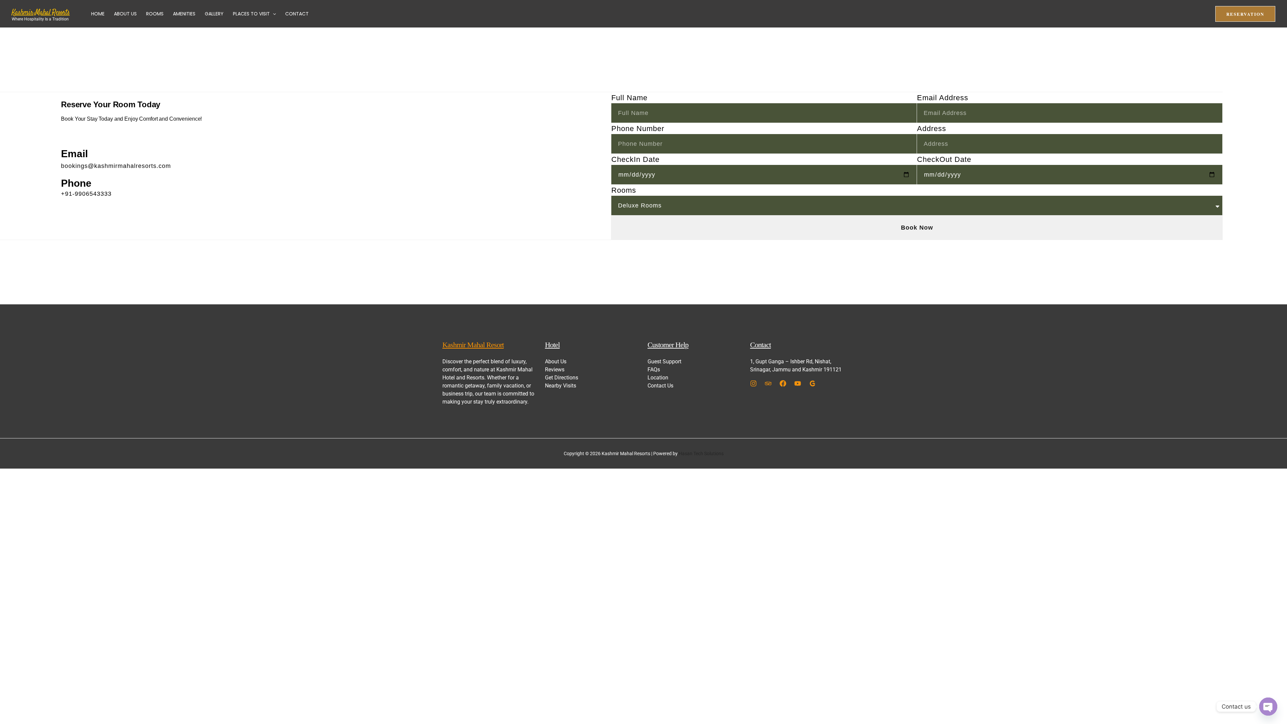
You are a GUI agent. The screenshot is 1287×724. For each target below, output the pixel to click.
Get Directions (561, 377)
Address (931, 128)
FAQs (654, 369)
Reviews (554, 369)
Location (658, 377)
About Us (125, 13)
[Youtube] (797, 383)
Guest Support (664, 361)
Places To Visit (251, 13)
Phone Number (637, 128)
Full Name (629, 98)
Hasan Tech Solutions (701, 453)
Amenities (184, 13)
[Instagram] (753, 383)
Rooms (155, 13)
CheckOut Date (944, 159)
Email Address (942, 98)
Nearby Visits (560, 385)
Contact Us (660, 385)
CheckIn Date (635, 159)
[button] (273, 13)
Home (98, 13)
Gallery (214, 13)
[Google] (812, 383)
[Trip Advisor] (768, 383)
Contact (297, 13)
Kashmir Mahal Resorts (41, 12)
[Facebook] (783, 383)
